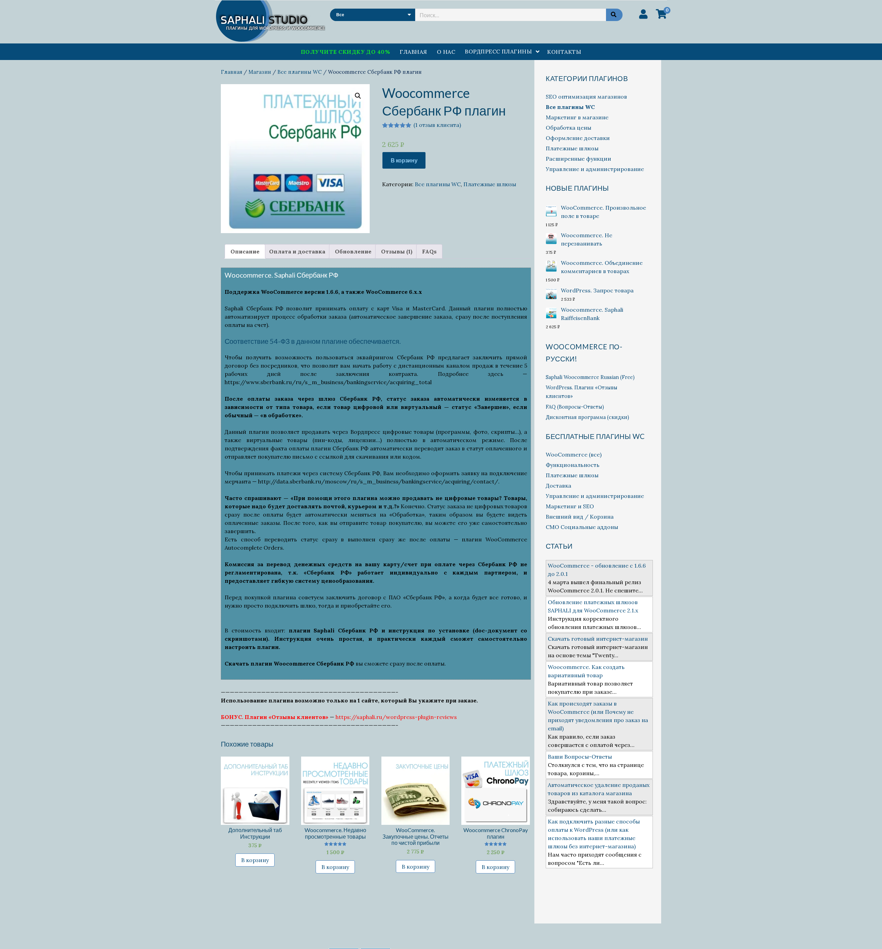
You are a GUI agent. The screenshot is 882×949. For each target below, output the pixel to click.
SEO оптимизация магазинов (586, 96)
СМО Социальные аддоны (582, 526)
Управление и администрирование (595, 169)
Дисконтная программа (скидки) (587, 417)
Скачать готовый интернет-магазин (598, 638)
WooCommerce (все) (574, 454)
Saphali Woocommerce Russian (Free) (590, 377)
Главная (413, 51)
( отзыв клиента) (437, 124)
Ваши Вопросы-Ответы (580, 756)
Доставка (558, 485)
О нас (446, 51)
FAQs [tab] (429, 251)
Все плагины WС (299, 72)
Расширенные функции (578, 158)
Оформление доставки (578, 137)
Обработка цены (568, 127)
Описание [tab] (244, 251)
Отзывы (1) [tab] (396, 251)
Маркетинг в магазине (577, 117)
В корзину (404, 160)
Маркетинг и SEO (570, 506)
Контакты (564, 51)
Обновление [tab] (353, 251)
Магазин (259, 72)
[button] (358, 96)
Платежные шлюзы (489, 184)
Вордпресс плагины (498, 51)
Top (866, 933)
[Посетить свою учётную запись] (643, 14)
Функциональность (572, 464)
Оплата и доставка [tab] (297, 251)
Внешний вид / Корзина (580, 516)
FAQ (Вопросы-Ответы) (575, 407)
